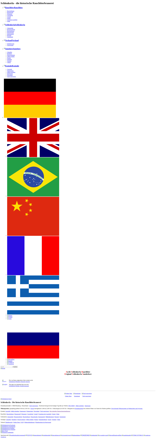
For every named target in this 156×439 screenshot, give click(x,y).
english (48, 435)
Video (58, 419)
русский (106, 435)
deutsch (39, 435)
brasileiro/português (20, 435)
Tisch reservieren (11, 76)
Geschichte (10, 15)
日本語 (88, 435)
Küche (32, 408)
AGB (22, 422)
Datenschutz (10, 70)
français (58, 435)
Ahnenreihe (10, 28)
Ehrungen (9, 14)
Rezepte (9, 35)
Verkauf (15, 40)
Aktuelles (9, 52)
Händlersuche (10, 43)
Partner (9, 58)
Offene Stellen (11, 56)
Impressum (10, 73)
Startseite (9, 59)
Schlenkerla (20, 25)
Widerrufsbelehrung (29, 422)
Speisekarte (10, 37)
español (129, 435)
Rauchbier (18, 8)
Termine (9, 61)
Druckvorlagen (11, 55)
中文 (30, 435)
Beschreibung (10, 11)
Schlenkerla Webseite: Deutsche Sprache (19, 381)
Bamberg (9, 53)
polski (95, 435)
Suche (49, 419)
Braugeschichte (11, 29)
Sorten (8, 18)
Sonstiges (16, 49)
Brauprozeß (10, 12)
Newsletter (10, 75)
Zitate (8, 21)
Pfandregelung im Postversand (43, 422)
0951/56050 (71, 405)
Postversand (10, 45)
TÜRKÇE (140, 435)
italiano (78, 435)
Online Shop (68, 396)
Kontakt (15, 66)
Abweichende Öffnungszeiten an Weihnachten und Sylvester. (127, 408)
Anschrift (9, 69)
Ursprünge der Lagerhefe (44, 414)
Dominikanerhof (79, 408)
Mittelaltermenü (50, 417)
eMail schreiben (11, 72)
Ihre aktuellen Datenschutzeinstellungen (60, 411)
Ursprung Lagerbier (12, 19)
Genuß (9, 17)
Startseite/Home (43, 419)
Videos (9, 62)
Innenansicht (10, 34)
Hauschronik (10, 32)
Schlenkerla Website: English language (19, 386)
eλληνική (68, 435)
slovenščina (119, 435)
